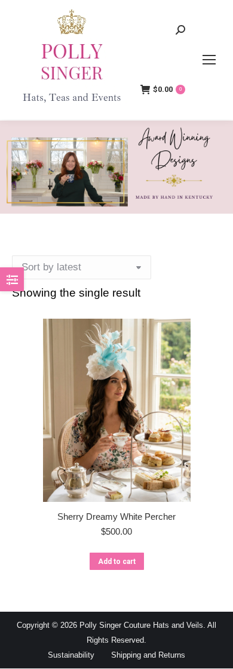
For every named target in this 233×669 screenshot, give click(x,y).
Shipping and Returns (148, 654)
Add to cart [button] (117, 561)
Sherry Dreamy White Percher (116, 516)
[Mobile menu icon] (209, 60)
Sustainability (71, 654)
